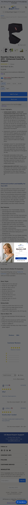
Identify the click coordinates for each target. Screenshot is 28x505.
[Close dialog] (27, 243)
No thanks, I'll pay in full (21, 260)
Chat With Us (22, 502)
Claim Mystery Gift (21, 258)
